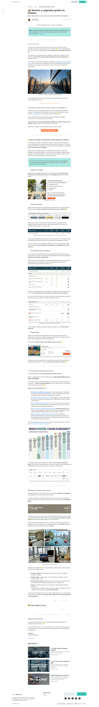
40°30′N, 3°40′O (31, 638)
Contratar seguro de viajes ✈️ (49, 130)
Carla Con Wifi (35, 19)
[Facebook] (76, 698)
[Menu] (87, 2)
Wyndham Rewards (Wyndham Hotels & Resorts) (43, 414)
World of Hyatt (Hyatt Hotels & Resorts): (40, 403)
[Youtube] (69, 698)
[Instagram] (79, 698)
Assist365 (35, 113)
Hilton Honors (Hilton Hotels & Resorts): (40, 397)
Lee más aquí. (41, 33)
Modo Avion (30, 6)
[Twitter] (65, 698)
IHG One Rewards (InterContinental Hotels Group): (43, 408)
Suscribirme (82, 1)
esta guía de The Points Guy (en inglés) (40, 423)
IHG (60, 162)
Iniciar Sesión (74, 1)
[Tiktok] (72, 698)
